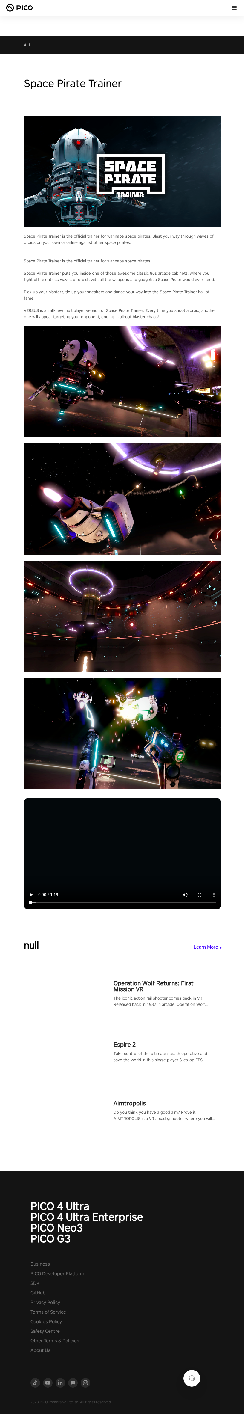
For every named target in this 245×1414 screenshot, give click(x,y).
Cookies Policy (46, 1321)
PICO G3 (50, 1238)
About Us (40, 1350)
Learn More (206, 947)
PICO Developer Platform (57, 1273)
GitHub (38, 1293)
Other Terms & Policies (54, 1341)
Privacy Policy (45, 1302)
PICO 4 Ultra (59, 1206)
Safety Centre (45, 1331)
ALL (27, 45)
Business (40, 1264)
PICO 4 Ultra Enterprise (86, 1217)
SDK (34, 1283)
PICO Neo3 (56, 1227)
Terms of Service (48, 1312)
